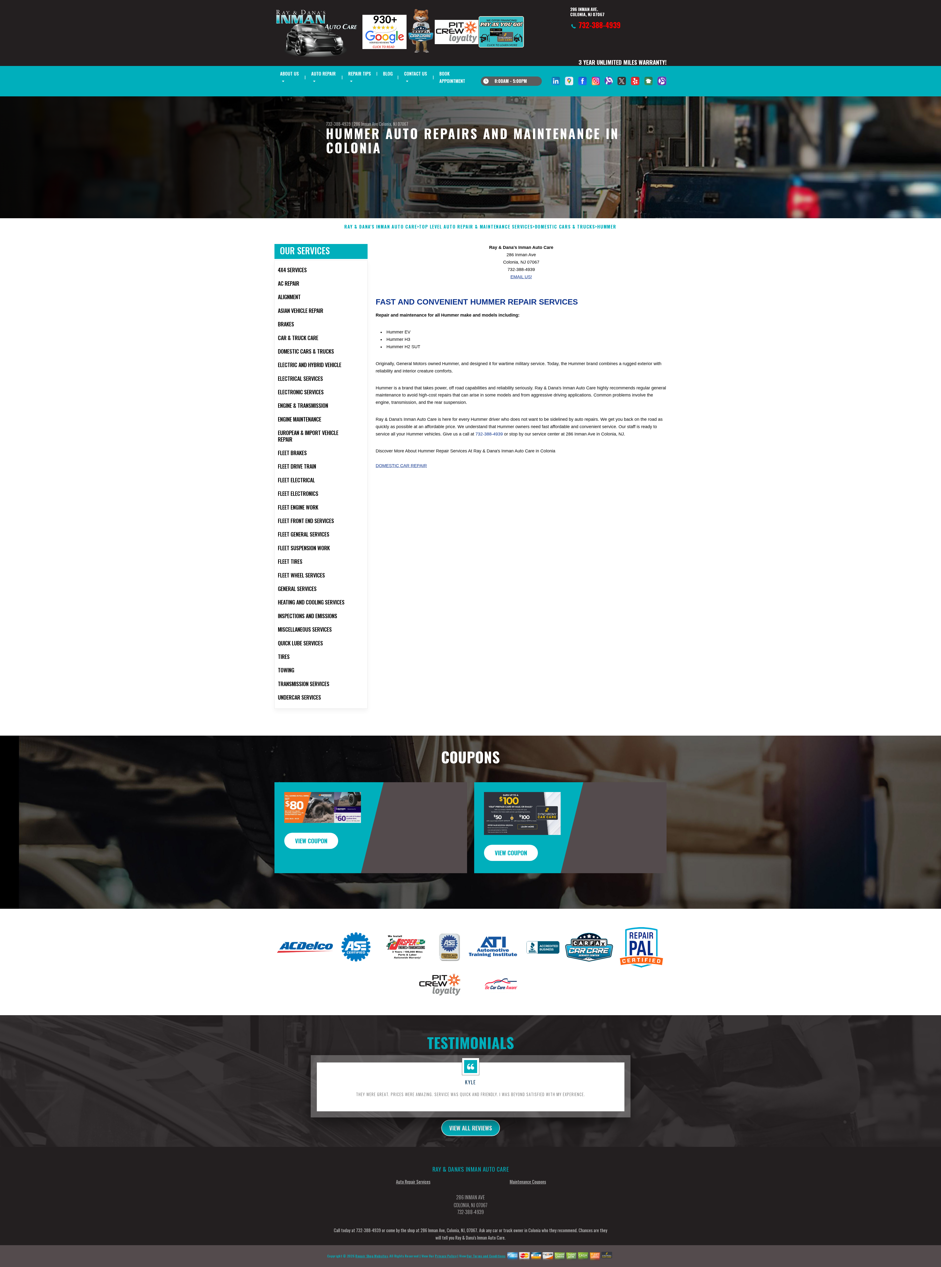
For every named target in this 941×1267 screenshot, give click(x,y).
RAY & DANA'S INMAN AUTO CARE (380, 227)
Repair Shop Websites (371, 1255)
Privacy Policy (445, 1255)
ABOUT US (289, 73)
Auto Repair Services (413, 1181)
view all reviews (470, 1127)
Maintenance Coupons (528, 1181)
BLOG (388, 73)
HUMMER (606, 227)
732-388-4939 (338, 124)
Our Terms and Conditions (486, 1255)
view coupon (311, 840)
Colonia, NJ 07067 (393, 124)
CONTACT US (415, 73)
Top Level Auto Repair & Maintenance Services (475, 227)
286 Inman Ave (366, 124)
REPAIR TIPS (359, 73)
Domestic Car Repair (401, 465)
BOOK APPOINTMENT (452, 77)
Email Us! (521, 276)
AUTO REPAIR (323, 73)
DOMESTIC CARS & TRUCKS (565, 227)
